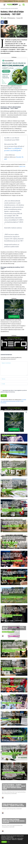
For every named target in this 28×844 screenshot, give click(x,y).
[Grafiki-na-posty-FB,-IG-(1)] (14, 71)
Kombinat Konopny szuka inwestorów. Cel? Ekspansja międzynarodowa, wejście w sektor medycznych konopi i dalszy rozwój (14, 645)
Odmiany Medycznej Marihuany (8, 631)
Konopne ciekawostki (6, 8)
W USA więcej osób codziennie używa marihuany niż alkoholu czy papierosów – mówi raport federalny (14, 538)
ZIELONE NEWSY (14, 8)
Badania (3, 542)
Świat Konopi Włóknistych (7, 650)
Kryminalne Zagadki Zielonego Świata (12, 452)
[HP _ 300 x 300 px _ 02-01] (14, 309)
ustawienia (20, 839)
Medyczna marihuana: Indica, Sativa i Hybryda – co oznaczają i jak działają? (13, 522)
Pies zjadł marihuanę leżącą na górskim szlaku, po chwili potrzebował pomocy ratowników (13, 681)
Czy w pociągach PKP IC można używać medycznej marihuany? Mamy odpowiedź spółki (14, 715)
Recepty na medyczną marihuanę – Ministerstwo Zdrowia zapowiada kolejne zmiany (14, 748)
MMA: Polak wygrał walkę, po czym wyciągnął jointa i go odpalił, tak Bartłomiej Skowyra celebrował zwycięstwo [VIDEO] (12, 556)
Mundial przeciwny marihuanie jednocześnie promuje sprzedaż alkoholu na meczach (14, 821)
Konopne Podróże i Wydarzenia (8, 577)
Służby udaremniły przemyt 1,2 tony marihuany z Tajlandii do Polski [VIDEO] (13, 805)
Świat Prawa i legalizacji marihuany (14, 772)
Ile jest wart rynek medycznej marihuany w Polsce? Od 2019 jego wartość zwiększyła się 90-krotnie (14, 464)
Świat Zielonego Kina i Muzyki (10, 702)
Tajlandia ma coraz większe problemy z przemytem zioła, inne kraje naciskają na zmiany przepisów (14, 573)
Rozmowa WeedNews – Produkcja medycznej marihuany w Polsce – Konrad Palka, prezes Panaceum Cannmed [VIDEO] (14, 787)
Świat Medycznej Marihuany (7, 468)
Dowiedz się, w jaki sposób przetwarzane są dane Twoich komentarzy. (13, 401)
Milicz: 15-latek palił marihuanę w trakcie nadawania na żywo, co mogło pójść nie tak (13, 447)
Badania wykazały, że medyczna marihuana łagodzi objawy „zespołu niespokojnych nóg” (12, 731)
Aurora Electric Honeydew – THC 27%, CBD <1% (13, 628)
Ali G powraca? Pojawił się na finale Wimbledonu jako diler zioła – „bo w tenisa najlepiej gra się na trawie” (13, 698)
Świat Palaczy (7, 435)
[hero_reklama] (14, 343)
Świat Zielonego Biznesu (17, 468)
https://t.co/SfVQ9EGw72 (15, 148)
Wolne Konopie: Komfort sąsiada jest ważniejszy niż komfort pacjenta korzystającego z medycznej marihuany (13, 663)
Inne (3, 435)
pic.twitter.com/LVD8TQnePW (12, 150)
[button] (26, 412)
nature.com (22, 166)
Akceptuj (4, 841)
